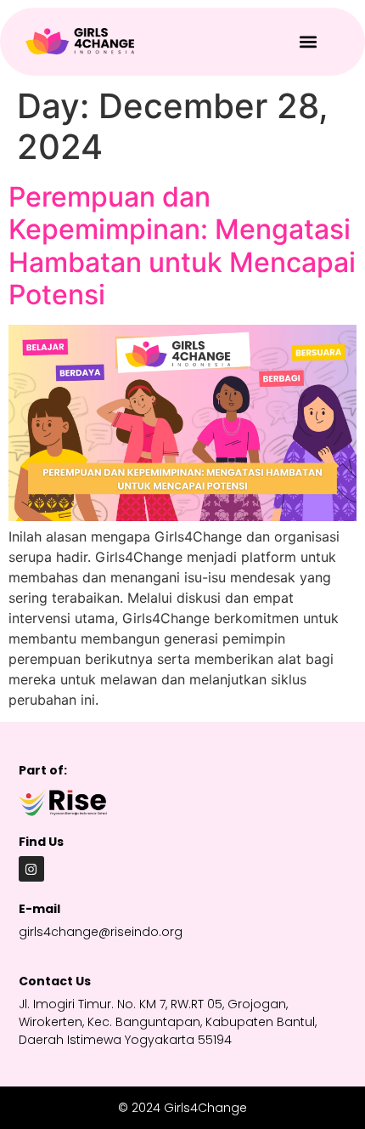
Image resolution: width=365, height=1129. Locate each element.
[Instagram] (31, 869)
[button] (309, 41)
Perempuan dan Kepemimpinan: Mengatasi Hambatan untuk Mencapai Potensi (182, 245)
